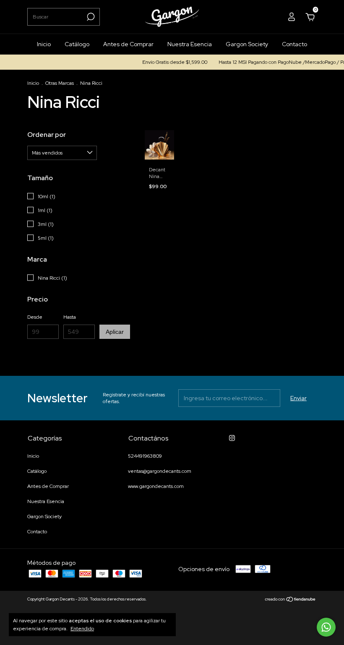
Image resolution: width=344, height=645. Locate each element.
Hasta (69, 317)
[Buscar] (90, 16)
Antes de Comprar (128, 44)
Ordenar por (46, 134)
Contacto (294, 44)
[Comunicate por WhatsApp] (326, 627)
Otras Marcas (59, 83)
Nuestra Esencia (189, 44)
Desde (34, 317)
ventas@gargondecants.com (159, 471)
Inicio (44, 44)
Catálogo (77, 44)
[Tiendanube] (290, 600)
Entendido (82, 628)
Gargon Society (247, 44)
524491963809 (145, 456)
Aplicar (115, 331)
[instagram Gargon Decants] (232, 438)
